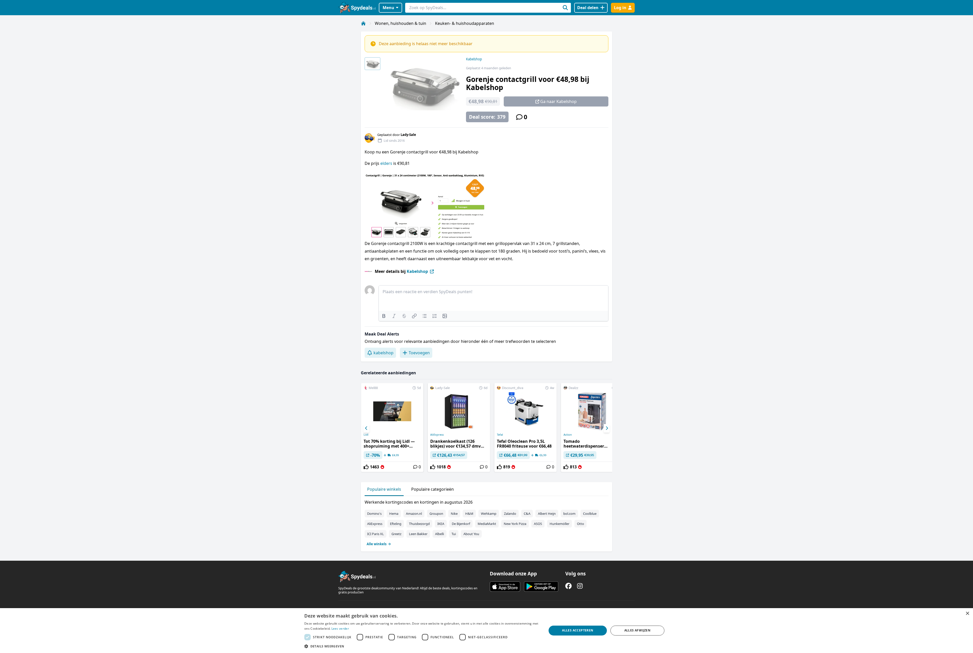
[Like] (366, 466)
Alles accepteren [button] (577, 630)
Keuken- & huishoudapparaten (464, 23)
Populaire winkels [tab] (384, 489)
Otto (580, 523)
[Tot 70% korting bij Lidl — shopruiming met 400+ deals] (392, 427)
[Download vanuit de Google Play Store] (541, 586)
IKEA (440, 523)
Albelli (439, 534)
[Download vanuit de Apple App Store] (505, 586)
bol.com (569, 513)
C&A (527, 513)
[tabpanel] (486, 522)
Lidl (366, 434)
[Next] (607, 428)
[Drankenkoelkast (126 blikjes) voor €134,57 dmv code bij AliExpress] (459, 427)
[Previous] (366, 428)
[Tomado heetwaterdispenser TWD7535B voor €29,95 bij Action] (592, 427)
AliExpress (437, 434)
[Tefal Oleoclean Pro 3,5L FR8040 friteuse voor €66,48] (525, 427)
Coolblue (589, 513)
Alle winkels (376, 544)
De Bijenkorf (461, 523)
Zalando (510, 513)
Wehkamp (488, 513)
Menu (388, 7)
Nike (454, 513)
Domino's (374, 513)
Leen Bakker (418, 534)
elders (386, 163)
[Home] (363, 23)
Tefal (500, 434)
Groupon (436, 513)
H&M (469, 513)
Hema (393, 513)
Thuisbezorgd (419, 523)
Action (568, 434)
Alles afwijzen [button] (637, 630)
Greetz (396, 534)
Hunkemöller (559, 523)
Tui (454, 534)
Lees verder (340, 628)
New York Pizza (515, 523)
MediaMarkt (487, 523)
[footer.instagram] (580, 586)
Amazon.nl (414, 513)
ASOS (538, 523)
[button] (421, 646)
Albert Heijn (547, 513)
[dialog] (486, 630)
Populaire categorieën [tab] (432, 489)
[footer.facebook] (568, 586)
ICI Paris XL (375, 534)
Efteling (395, 523)
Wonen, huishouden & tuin (400, 23)
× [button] (967, 613)
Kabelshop (474, 59)
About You (471, 534)
